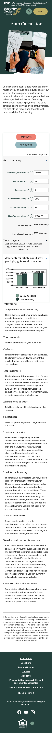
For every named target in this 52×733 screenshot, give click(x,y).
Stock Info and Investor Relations (26, 687)
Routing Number (26, 667)
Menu (41, 11)
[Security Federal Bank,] (12, 11)
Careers (26, 671)
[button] (26, 160)
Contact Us (26, 658)
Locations (26, 662)
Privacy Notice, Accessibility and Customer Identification (26, 681)
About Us (26, 675)
